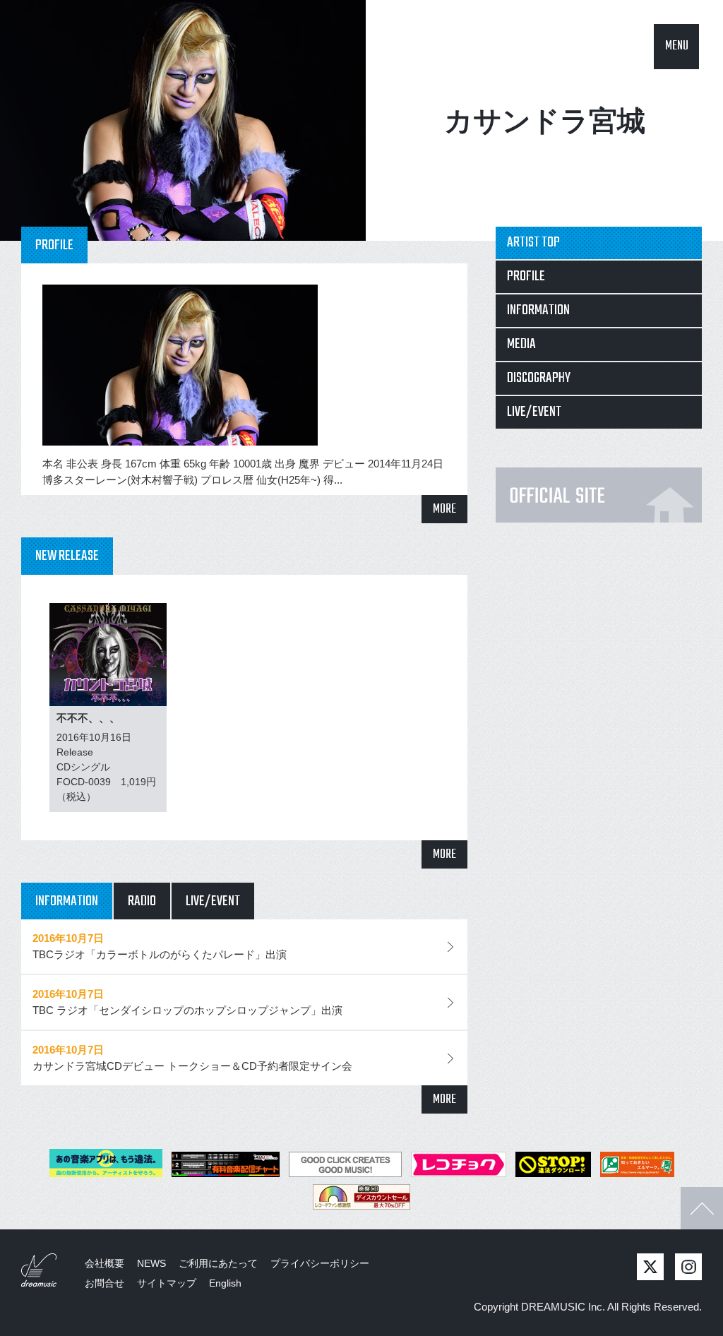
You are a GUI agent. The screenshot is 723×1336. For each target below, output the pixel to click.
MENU (676, 46)
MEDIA (521, 344)
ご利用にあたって (218, 1263)
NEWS (151, 1263)
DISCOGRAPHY (538, 378)
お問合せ (104, 1283)
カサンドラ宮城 (544, 120)
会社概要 (104, 1263)
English (225, 1283)
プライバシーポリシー (319, 1263)
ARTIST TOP (533, 243)
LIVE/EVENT (213, 901)
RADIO (142, 901)
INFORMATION (66, 901)
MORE (444, 509)
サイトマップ (166, 1283)
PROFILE (526, 276)
